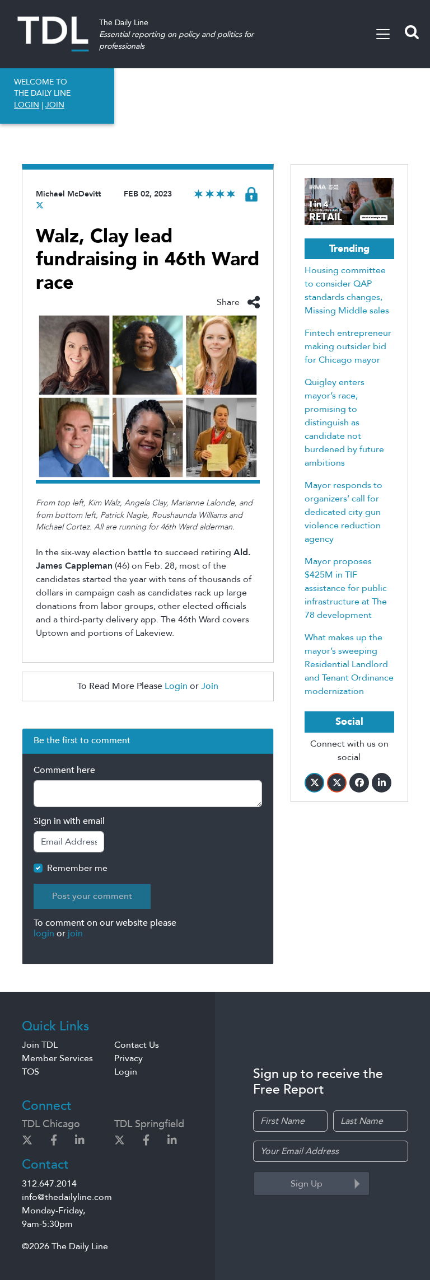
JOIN (54, 105)
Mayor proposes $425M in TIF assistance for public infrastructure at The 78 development (346, 588)
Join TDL (40, 1045)
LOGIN (26, 105)
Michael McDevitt (68, 194)
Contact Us (136, 1045)
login (44, 933)
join (75, 933)
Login (176, 686)
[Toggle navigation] (383, 34)
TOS (30, 1072)
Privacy (128, 1058)
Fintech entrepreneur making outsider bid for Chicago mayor (348, 346)
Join (209, 686)
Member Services (57, 1058)
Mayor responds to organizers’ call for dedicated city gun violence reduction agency (343, 512)
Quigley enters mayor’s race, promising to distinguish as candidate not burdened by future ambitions (344, 422)
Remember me (77, 868)
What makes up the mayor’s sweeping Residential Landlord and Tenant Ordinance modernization (349, 664)
